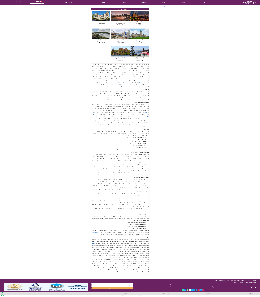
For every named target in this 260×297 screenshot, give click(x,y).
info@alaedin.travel (251, 288)
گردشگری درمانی (208, 293)
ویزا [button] (164, 2)
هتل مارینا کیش (166, 293)
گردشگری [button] (123, 2)
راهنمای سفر (159, 6)
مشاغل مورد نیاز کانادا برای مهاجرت (119, 83)
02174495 (18, 2)
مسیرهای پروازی (95, 232)
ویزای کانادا (140, 83)
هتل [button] (184, 2)
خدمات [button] (144, 2)
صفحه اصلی (166, 6)
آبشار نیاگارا (145, 112)
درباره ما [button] (103, 2)
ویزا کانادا (125, 293)
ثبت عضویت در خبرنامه (112, 288)
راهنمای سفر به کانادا (119, 9)
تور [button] (204, 2)
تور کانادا (93, 243)
